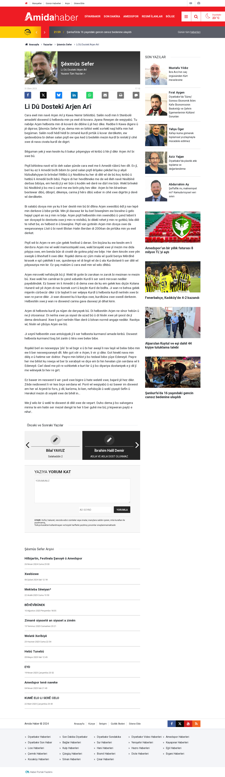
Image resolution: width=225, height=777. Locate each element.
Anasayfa (33, 44)
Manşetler (37, 3)
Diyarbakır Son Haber (40, 742)
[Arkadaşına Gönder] (105, 95)
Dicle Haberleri (140, 753)
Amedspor (131, 16)
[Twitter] (43, 95)
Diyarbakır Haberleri (39, 736)
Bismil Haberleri (106, 753)
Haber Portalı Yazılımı (41, 772)
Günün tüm (189, 32)
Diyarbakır (92, 16)
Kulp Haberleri (70, 748)
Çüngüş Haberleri (72, 753)
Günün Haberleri (53, 3)
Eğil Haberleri (173, 748)
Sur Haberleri (104, 742)
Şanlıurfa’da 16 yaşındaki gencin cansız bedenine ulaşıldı (99, 32)
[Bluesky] (59, 95)
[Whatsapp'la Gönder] (89, 95)
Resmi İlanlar (152, 16)
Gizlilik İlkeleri (118, 723)
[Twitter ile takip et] (180, 723)
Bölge (170, 16)
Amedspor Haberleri (177, 736)
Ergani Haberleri (175, 753)
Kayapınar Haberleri (177, 742)
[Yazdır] (120, 95)
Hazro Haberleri (140, 748)
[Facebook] (28, 95)
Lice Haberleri (36, 748)
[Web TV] (191, 3)
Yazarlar (48, 44)
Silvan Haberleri (71, 759)
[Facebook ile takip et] (172, 723)
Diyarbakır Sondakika (109, 736)
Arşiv (67, 3)
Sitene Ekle (79, 3)
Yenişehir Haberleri (142, 742)
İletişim (103, 723)
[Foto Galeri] (198, 3)
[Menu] (186, 17)
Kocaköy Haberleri (38, 759)
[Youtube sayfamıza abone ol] (188, 723)
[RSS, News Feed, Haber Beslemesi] (196, 723)
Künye (91, 723)
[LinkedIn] (74, 95)
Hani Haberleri (105, 748)
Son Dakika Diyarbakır (74, 736)
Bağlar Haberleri (71, 742)
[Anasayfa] (26, 3)
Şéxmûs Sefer (64, 44)
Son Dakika (112, 16)
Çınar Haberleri (105, 759)
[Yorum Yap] (136, 95)
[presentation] (36, 32)
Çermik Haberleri (37, 753)
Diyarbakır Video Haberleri (146, 736)
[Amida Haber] (51, 16)
